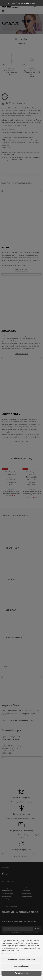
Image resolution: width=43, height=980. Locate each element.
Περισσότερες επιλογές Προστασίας (22, 959)
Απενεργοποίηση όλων (21, 966)
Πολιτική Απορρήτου (9, 954)
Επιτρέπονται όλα (21, 973)
